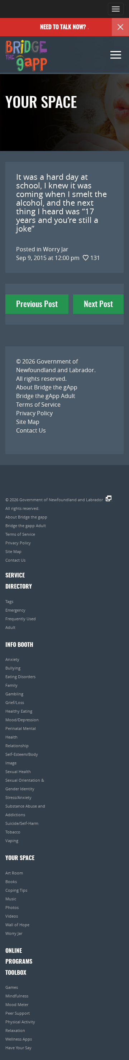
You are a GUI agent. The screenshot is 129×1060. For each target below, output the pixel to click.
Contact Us (31, 430)
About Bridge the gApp (46, 387)
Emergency (15, 610)
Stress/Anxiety (18, 797)
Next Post (98, 305)
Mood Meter (16, 1004)
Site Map (27, 422)
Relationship (17, 745)
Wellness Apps (18, 1039)
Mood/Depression (22, 719)
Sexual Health (18, 771)
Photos (12, 907)
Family (11, 685)
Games (11, 987)
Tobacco (12, 832)
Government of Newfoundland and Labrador (61, 499)
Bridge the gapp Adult (25, 525)
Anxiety (12, 659)
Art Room (14, 873)
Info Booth (19, 645)
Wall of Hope (17, 924)
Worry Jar (13, 933)
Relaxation (15, 1030)
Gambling (14, 693)
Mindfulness (16, 996)
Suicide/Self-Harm (21, 823)
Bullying (12, 668)
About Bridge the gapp (26, 517)
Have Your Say (18, 1047)
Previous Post (37, 305)
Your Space (19, 858)
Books (11, 881)
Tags (9, 601)
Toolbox (15, 973)
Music (10, 898)
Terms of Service (38, 404)
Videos (11, 916)
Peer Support (17, 1013)
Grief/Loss (14, 702)
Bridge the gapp (26, 56)
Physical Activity (20, 1021)
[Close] (120, 27)
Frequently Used (20, 618)
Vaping (11, 840)
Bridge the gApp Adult (45, 396)
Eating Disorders (20, 676)
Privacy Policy (34, 413)
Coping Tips (16, 890)
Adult (10, 627)
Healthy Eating (18, 711)
